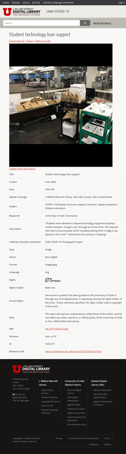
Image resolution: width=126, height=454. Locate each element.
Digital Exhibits (74, 404)
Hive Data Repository (77, 424)
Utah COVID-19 (58, 11)
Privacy (59, 438)
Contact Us (20, 394)
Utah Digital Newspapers (73, 399)
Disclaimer (93, 444)
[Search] (85, 23)
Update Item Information (22, 168)
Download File (16, 41)
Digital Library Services (47, 392)
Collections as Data (76, 408)
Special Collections (49, 397)
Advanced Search (102, 23)
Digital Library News (76, 412)
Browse (16, 2)
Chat (37, 2)
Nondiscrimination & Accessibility (84, 438)
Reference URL (43, 41)
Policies (107, 444)
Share (30, 41)
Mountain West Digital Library (101, 396)
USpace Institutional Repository (76, 419)
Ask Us (26, 2)
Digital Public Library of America (103, 403)
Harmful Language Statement (58, 2)
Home (6, 2)
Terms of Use (47, 405)
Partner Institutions (103, 390)
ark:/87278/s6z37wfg (56, 328)
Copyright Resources (50, 401)
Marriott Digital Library (74, 392)
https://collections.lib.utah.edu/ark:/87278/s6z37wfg (73, 351)
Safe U (107, 438)
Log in (121, 2)
